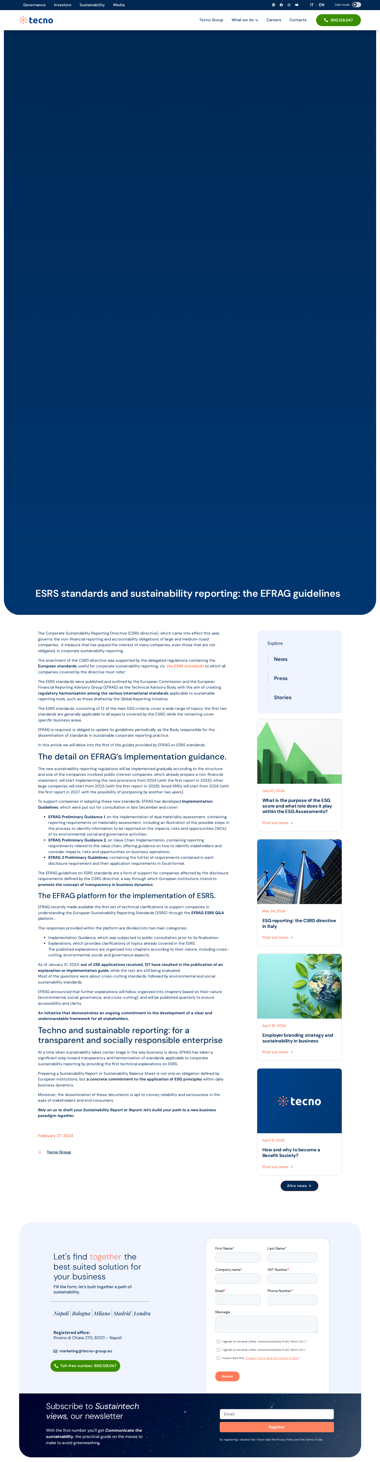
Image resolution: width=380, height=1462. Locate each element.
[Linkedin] (273, 5)
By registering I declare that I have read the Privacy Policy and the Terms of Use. (271, 1439)
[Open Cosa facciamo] (256, 20)
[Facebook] (281, 5)
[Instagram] (289, 5)
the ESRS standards (185, 666)
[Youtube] (297, 5)
